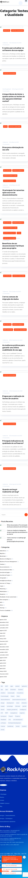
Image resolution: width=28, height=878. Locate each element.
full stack (17, 706)
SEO (1, 602)
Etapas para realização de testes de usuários (13, 397)
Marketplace (3, 591)
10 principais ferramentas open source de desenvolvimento (13, 192)
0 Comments (6, 44)
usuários (24, 726)
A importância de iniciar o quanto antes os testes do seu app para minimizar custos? (13, 97)
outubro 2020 (4, 652)
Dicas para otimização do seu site (12, 148)
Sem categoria (8, 329)
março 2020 (3, 671)
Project (11, 716)
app (2, 689)
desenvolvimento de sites (19, 699)
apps (6, 689)
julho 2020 (3, 660)
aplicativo (24, 686)
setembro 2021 (4, 627)
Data (18, 696)
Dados (12, 696)
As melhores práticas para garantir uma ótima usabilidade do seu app (13, 347)
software (3, 723)
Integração (7, 275)
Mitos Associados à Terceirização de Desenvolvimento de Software (17, 526)
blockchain (13, 689)
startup (3, 726)
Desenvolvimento (18, 170)
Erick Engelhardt (7, 89)
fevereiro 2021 (4, 641)
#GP (6, 686)
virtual (2, 729)
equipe (2, 706)
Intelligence (23, 709)
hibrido (2, 709)
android (17, 686)
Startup (2, 607)
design (2, 703)
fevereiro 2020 (4, 674)
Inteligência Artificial (5, 580)
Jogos (1, 586)
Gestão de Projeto (9, 233)
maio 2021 (2, 633)
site (10, 719)
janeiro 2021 (3, 644)
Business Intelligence (5, 559)
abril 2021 (2, 636)
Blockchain (3, 556)
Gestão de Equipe (5, 572)
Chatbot (2, 564)
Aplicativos (7, 170)
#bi (2, 686)
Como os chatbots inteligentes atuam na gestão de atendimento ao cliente (17, 532)
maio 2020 (3, 665)
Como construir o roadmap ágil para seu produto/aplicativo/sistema (16, 539)
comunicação (11, 693)
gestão (24, 706)
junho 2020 (3, 663)
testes (17, 726)
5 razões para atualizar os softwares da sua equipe (13, 49)
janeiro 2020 (3, 676)
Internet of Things (5, 583)
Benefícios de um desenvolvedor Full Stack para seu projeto (13, 245)
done (17, 703)
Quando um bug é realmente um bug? (10, 490)
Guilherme (5, 42)
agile (11, 686)
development (10, 703)
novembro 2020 (4, 649)
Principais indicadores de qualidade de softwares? (13, 442)
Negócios (6, 30)
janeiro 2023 (3, 619)
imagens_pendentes (12, 709)
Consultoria (20, 693)
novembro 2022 (4, 625)
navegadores (13, 713)
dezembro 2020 (4, 646)
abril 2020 (2, 668)
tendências (10, 726)
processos (3, 716)
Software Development (14, 723)
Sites (5, 126)
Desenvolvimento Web (10, 175)
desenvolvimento (5, 699)
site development (17, 719)
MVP (6, 713)
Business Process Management (8, 561)
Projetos (17, 716)
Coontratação (4, 696)
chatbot (3, 693)
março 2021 (3, 638)
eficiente (24, 703)
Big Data (2, 553)
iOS (2, 713)
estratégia (10, 706)
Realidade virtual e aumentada (8, 597)
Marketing (2, 588)
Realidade (3, 719)
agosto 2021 (3, 630)
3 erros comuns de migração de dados (10, 298)
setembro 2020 (4, 655)
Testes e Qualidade (17, 30)
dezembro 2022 (4, 622)
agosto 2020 (3, 657)
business (20, 689)
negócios (22, 713)
